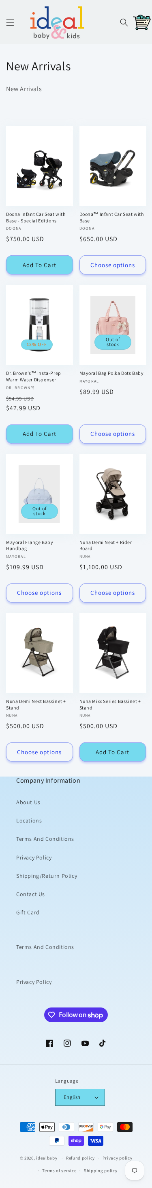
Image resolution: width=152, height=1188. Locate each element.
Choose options (112, 265)
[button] (10, 22)
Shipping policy (101, 1170)
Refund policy (80, 1158)
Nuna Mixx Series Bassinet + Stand (110, 704)
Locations (29, 820)
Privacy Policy (33, 857)
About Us (28, 802)
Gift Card (27, 912)
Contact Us (30, 894)
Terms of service (59, 1170)
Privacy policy (118, 1158)
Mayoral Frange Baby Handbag (29, 545)
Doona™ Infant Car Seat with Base (111, 217)
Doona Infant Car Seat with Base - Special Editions (36, 217)
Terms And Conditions (45, 838)
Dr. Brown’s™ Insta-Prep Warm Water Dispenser (33, 376)
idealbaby (46, 1158)
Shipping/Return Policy (46, 875)
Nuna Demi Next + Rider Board (105, 545)
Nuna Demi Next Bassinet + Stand (36, 704)
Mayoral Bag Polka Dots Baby (111, 373)
